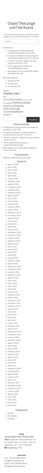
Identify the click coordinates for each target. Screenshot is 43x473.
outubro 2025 (13, 190)
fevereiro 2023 (14, 261)
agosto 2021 (13, 309)
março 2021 (12, 323)
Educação (24, 100)
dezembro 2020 (14, 332)
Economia (15, 99)
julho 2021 (12, 312)
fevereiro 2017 (14, 383)
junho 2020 (12, 349)
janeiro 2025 (13, 210)
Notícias (11, 81)
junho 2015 (12, 402)
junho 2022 (12, 283)
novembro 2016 (14, 388)
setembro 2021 (14, 306)
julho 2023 (12, 246)
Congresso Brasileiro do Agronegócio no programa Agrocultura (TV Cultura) (23, 57)
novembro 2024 (14, 215)
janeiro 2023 (13, 264)
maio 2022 (12, 286)
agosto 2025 (13, 195)
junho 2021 (12, 315)
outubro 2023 (13, 238)
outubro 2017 (13, 377)
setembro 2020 (14, 340)
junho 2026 (12, 170)
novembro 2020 (14, 334)
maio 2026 (12, 173)
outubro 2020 (13, 337)
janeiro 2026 (13, 184)
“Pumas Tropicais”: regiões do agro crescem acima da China (22, 62)
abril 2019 (12, 366)
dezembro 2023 (14, 232)
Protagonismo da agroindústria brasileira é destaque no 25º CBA (21, 52)
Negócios (8, 106)
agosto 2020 (13, 343)
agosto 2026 (13, 164)
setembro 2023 (14, 241)
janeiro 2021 (13, 329)
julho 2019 (12, 360)
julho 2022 (12, 281)
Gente (30, 100)
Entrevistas (12, 86)
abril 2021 (12, 320)
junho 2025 (12, 201)
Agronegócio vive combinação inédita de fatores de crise (23, 72)
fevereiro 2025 (14, 207)
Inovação (7, 103)
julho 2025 (12, 198)
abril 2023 (12, 255)
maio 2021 (12, 317)
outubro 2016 (13, 391)
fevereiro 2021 (14, 326)
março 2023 (13, 258)
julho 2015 (12, 400)
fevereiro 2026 (14, 181)
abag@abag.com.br (15, 448)
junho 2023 (12, 249)
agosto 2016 (13, 394)
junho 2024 (12, 221)
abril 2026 (12, 176)
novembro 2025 (14, 187)
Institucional (21, 103)
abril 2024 (12, 227)
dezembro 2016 (14, 385)
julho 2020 (12, 346)
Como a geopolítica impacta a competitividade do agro (20, 67)
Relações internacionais (13, 107)
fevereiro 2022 (14, 295)
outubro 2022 (13, 272)
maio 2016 (12, 397)
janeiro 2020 (13, 354)
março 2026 (13, 178)
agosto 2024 (13, 218)
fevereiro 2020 (14, 351)
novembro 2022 (14, 269)
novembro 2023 (14, 235)
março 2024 (13, 229)
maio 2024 (12, 224)
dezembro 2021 (14, 300)
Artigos (11, 83)
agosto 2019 (13, 357)
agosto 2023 (13, 244)
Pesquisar (7, 115)
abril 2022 (12, 289)
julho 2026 (12, 167)
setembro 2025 (14, 193)
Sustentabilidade (13, 111)
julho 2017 (12, 380)
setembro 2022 (14, 275)
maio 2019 (12, 363)
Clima (6, 99)
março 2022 (13, 292)
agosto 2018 (13, 374)
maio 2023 (12, 252)
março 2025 (13, 204)
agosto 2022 (13, 278)
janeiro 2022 (13, 298)
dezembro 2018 (14, 368)
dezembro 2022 (14, 266)
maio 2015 (12, 405)
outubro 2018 (13, 371)
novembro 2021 (14, 303)
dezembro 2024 (14, 212)
